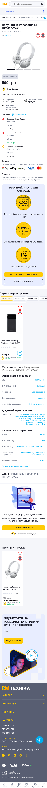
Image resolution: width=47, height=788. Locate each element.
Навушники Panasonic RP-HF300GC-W (11, 588)
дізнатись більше (23, 281)
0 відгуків (8, 35)
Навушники (9, 11)
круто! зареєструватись (23, 274)
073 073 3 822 (8, 729)
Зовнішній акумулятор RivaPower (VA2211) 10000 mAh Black (11, 342)
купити (19, 353)
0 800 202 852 (8, 725)
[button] (11, 69)
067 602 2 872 (8, 733)
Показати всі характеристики (15, 466)
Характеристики (26, 18)
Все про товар (8, 18)
